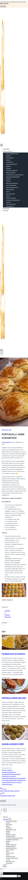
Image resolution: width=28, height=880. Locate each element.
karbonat (7, 774)
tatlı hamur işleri (14, 782)
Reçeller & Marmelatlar (12, 187)
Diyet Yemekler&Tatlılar (12, 153)
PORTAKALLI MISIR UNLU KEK (14, 698)
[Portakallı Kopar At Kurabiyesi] (15, 649)
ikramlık (7, 772)
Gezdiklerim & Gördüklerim (13, 176)
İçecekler (8, 179)
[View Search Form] (1, 145)
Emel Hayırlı (6, 442)
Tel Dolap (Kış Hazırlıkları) (12, 200)
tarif (8, 782)
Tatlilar (8, 195)
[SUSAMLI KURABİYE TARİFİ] (15, 739)
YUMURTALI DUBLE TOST (7, 794)
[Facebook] (1, 7)
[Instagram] (5, 7)
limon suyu (9, 776)
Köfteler (8, 181)
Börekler (8, 166)
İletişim (5, 210)
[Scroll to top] (1, 810)
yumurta (9, 784)
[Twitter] (3, 7)
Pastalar (8, 155)
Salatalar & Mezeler (11, 185)
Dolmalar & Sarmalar (11, 170)
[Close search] (1, 873)
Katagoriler (5, 819)
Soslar (8, 191)
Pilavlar (8, 160)
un (6, 784)
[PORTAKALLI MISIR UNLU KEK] (15, 693)
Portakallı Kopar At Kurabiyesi (13, 654)
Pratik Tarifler (9, 157)
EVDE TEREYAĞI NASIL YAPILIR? (10, 790)
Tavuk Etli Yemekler (11, 198)
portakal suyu (16, 778)
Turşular (8, 202)
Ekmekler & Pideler (10, 172)
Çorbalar (8, 168)
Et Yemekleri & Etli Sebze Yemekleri (14, 174)
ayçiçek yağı (6, 770)
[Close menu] (0, 813)
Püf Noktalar (9, 162)
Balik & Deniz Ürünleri (11, 164)
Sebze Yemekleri (10, 189)
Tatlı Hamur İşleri (10, 193)
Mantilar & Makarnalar (12, 183)
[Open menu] (1, 353)
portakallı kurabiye (16, 780)
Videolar (6, 208)
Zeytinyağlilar (10, 206)
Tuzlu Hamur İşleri (11, 204)
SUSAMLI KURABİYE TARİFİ (13, 744)
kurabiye (12, 774)
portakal (9, 778)
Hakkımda (6, 149)
